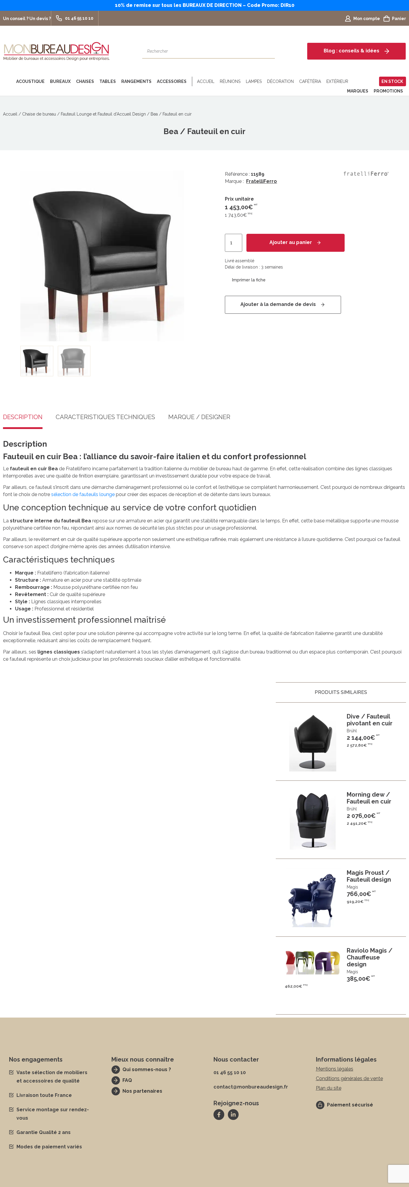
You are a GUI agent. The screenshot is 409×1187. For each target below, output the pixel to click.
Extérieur (337, 81)
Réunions (230, 81)
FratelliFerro (261, 181)
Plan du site (328, 1088)
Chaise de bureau (39, 114)
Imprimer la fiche (249, 280)
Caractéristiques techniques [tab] (105, 417)
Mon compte (366, 18)
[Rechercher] (267, 51)
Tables (107, 81)
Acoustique (30, 81)
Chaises (85, 81)
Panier (399, 18)
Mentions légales (334, 1069)
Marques (357, 91)
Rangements (136, 81)
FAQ (127, 1080)
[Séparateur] (191, 81)
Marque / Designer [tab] (199, 417)
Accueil (205, 81)
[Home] (8, 81)
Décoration (280, 81)
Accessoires (172, 81)
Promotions (388, 91)
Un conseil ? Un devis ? (27, 18)
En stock (392, 81)
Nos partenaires (142, 1091)
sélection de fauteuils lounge (83, 494)
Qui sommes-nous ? (146, 1069)
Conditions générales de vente (349, 1078)
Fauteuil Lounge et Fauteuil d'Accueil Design (103, 114)
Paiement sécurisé (350, 1105)
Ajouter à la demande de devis (278, 304)
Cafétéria (310, 81)
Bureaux (60, 81)
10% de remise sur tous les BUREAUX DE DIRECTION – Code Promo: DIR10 (204, 5)
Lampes (254, 81)
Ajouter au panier (290, 242)
